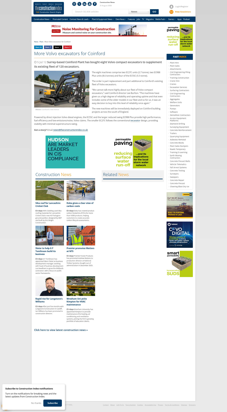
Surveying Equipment (179, 127)
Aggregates (175, 99)
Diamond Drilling (177, 123)
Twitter (79, 4)
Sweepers (174, 177)
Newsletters (183, 12)
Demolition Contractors (180, 115)
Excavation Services (178, 87)
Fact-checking (131, 405)
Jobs (138, 19)
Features (131, 19)
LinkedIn (84, 4)
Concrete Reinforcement (180, 130)
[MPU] (65, 167)
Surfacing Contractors (179, 90)
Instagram (74, 4)
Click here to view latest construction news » (61, 330)
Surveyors (174, 173)
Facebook (95, 4)
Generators (175, 105)
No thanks (36, 403)
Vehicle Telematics (178, 164)
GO (154, 11)
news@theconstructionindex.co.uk (70, 129)
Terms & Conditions (172, 405)
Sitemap (184, 405)
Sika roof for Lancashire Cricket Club (47, 204)
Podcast (186, 19)
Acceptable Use (150, 405)
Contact (106, 405)
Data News (120, 19)
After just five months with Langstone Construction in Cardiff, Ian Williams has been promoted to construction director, (49, 310)
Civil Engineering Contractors (177, 94)
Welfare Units (176, 102)
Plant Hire (174, 62)
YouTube (90, 4)
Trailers (173, 133)
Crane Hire (174, 81)
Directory (192, 405)
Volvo (102, 84)
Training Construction (179, 78)
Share (37, 47)
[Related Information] (99, 35)
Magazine (150, 19)
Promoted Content (60, 19)
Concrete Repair (177, 180)
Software (174, 112)
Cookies (140, 405)
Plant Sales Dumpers (179, 146)
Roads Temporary (177, 149)
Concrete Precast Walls (180, 161)
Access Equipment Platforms (178, 119)
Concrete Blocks (177, 142)
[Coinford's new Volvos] (61, 89)
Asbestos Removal (178, 139)
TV (143, 19)
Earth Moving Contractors (176, 156)
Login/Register (181, 6)
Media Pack (160, 19)
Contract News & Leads (79, 19)
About (112, 405)
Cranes (173, 84)
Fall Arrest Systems (178, 167)
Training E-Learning (178, 152)
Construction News (41, 19)
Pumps (173, 108)
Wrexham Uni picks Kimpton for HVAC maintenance (77, 301)
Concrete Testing (177, 170)
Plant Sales (175, 66)
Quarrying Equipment (179, 136)
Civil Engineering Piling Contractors (180, 73)
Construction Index (48, 8)
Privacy (160, 405)
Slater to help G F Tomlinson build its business (45, 251)
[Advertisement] (99, 366)
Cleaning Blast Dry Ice (179, 186)
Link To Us (120, 405)
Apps (179, 19)
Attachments (175, 69)
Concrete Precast (177, 183)
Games (171, 19)
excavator (135, 120)
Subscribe (53, 403)
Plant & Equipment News (102, 19)
